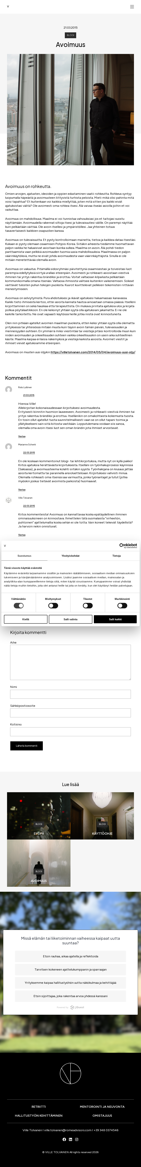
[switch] (53, 605)
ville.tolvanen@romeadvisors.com (67, 1130)
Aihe (13, 642)
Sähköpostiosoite (22, 706)
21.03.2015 (28, 395)
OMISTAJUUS (102, 1115)
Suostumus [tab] (24, 555)
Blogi (70, 35)
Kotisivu (15, 724)
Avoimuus (39, 881)
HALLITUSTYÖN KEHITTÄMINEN (39, 1115)
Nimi (13, 687)
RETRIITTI (39, 1107)
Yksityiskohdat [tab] (70, 555)
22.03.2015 (29, 452)
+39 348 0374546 (106, 1130)
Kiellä (25, 619)
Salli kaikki (115, 619)
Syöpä (39, 833)
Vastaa (21, 436)
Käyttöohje (102, 833)
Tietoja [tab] (116, 555)
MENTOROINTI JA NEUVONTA (102, 1107)
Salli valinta (70, 619)
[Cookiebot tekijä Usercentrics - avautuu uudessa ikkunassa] (122, 545)
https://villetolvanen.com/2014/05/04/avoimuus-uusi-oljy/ (93, 352)
